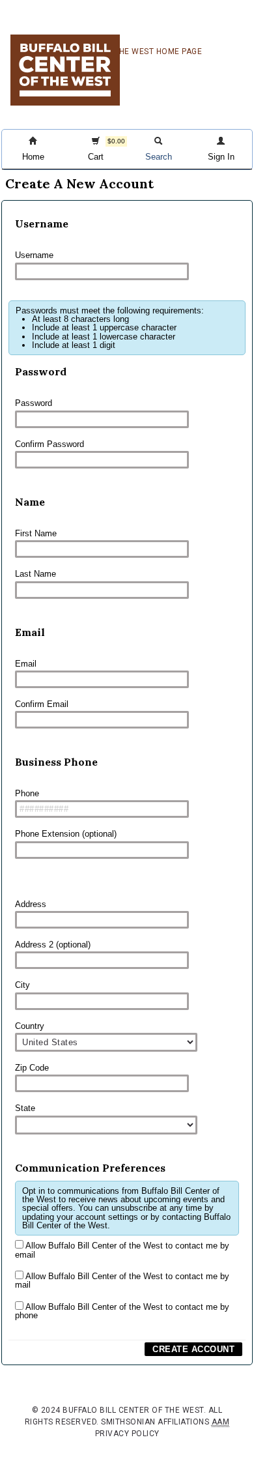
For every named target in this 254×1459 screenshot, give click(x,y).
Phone (27, 793)
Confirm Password (49, 444)
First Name (36, 533)
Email (25, 664)
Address (30, 904)
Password (33, 403)
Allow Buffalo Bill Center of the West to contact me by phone (122, 1311)
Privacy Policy (127, 1433)
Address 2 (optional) (53, 944)
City (22, 985)
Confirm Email (41, 704)
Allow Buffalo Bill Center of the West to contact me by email (122, 1250)
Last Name (35, 574)
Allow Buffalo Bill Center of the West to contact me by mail (122, 1280)
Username (34, 255)
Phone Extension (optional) (66, 834)
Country (29, 1026)
